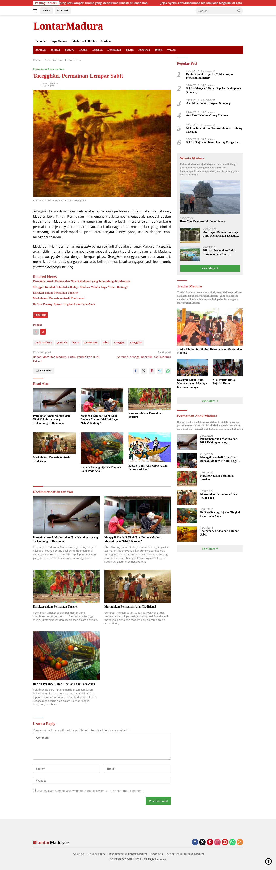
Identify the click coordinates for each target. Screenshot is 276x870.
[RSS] (240, 842)
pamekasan (91, 342)
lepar (75, 342)
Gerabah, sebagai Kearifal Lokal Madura (144, 354)
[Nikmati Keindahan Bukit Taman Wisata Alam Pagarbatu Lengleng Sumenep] (190, 253)
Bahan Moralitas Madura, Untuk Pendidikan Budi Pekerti (66, 356)
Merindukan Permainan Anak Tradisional (58, 298)
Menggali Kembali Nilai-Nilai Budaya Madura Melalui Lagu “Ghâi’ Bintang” (80, 287)
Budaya (69, 49)
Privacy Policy (96, 853)
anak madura (43, 342)
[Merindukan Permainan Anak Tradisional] (54, 443)
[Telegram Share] (160, 371)
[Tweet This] (144, 371)
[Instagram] (217, 842)
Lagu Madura (59, 41)
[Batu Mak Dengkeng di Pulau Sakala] (210, 197)
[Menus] (35, 10)
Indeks (46, 10)
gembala (62, 342)
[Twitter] (202, 842)
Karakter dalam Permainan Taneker (55, 292)
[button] (239, 10)
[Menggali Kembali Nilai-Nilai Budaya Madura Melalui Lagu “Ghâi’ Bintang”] (102, 400)
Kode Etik (157, 853)
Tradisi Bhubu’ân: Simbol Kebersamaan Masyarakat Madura (209, 351)
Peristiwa (144, 49)
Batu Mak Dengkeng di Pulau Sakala (203, 221)
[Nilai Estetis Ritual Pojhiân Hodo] (228, 367)
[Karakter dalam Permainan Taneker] (149, 399)
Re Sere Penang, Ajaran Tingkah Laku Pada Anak (64, 304)
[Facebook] (195, 842)
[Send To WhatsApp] (168, 371)
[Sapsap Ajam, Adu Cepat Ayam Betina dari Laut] (149, 447)
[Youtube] (225, 842)
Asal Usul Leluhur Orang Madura (207, 115)
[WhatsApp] (232, 842)
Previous (40, 315)
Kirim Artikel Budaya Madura (185, 853)
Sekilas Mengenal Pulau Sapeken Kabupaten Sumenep (213, 90)
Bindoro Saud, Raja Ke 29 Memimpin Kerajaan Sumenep (209, 76)
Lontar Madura (49, 83)
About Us (78, 853)
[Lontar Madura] (68, 26)
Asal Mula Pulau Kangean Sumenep (208, 103)
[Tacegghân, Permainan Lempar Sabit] (187, 534)
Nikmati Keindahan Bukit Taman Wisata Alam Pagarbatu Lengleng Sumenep (219, 252)
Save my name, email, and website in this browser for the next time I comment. (89, 791)
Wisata (171, 49)
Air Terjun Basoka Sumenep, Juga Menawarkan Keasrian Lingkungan (221, 234)
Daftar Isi (62, 10)
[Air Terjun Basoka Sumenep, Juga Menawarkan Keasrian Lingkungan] (190, 235)
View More (209, 268)
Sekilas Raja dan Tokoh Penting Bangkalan (212, 142)
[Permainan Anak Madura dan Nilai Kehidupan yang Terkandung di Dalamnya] (54, 400)
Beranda (40, 41)
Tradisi (83, 49)
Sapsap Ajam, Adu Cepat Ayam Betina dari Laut (147, 467)
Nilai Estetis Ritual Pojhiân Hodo (224, 381)
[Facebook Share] (136, 371)
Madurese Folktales (84, 41)
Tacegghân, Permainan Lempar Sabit (219, 532)
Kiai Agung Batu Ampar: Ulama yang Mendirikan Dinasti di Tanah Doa (66, 3)
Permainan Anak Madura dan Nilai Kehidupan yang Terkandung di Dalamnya (81, 281)
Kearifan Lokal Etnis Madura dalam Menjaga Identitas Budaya (192, 383)
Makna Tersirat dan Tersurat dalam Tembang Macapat (214, 130)
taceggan (119, 342)
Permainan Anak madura (49, 69)
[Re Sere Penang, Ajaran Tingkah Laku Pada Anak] (102, 448)
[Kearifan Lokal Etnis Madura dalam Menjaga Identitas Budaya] (192, 367)
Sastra (130, 49)
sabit (106, 342)
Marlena (106, 41)
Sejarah (55, 49)
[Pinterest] (210, 842)
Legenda (97, 49)
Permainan (114, 49)
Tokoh (158, 49)
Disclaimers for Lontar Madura (128, 853)
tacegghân (136, 342)
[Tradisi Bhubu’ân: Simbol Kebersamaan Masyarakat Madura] (210, 327)
